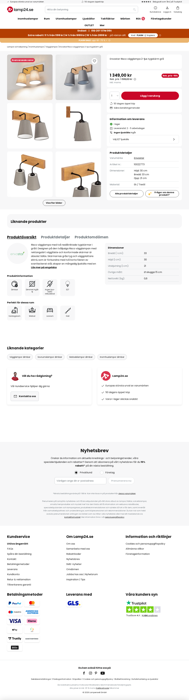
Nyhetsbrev (73, 559)
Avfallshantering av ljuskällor (145, 679)
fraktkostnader (102, 688)
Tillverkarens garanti (19, 584)
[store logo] (20, 9)
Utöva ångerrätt (17, 543)
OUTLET (89, 25)
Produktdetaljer (55, 237)
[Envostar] (17, 253)
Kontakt (11, 559)
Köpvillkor (77, 679)
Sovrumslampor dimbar (50, 357)
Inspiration (72, 579)
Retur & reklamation (19, 579)
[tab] (21, 237)
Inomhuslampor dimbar (112, 357)
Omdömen (72, 569)
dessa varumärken (127, 493)
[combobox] (91, 9)
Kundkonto (13, 574)
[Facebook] (86, 673)
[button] (30, 126)
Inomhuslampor (36, 47)
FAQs (10, 548)
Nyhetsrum (91, 574)
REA (138, 18)
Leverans (12, 569)
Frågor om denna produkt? (164, 193)
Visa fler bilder (54, 202)
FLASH (143, 35)
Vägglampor (51, 47)
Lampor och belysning (17, 47)
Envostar (139, 158)
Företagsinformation (138, 554)
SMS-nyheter (74, 564)
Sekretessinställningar (41, 679)
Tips (82, 579)
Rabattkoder (73, 554)
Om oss (70, 543)
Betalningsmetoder (18, 564)
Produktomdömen (91, 237)
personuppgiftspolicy (114, 517)
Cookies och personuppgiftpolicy (98, 679)
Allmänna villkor (135, 548)
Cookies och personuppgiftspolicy (145, 543)
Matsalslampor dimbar (81, 357)
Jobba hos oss (74, 574)
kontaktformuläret (72, 517)
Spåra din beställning (19, 554)
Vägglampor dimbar (20, 357)
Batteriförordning (122, 679)
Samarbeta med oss (78, 548)
